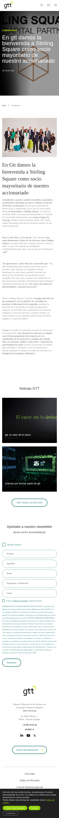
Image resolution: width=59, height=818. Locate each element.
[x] (35, 736)
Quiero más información (27, 750)
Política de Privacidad (29, 780)
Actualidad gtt (15, 105)
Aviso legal (29, 774)
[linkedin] (21, 736)
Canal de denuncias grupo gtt (29, 787)
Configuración (10, 813)
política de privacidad (20, 601)
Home (4, 105)
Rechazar (34, 808)
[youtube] (28, 736)
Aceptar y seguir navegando (15, 808)
